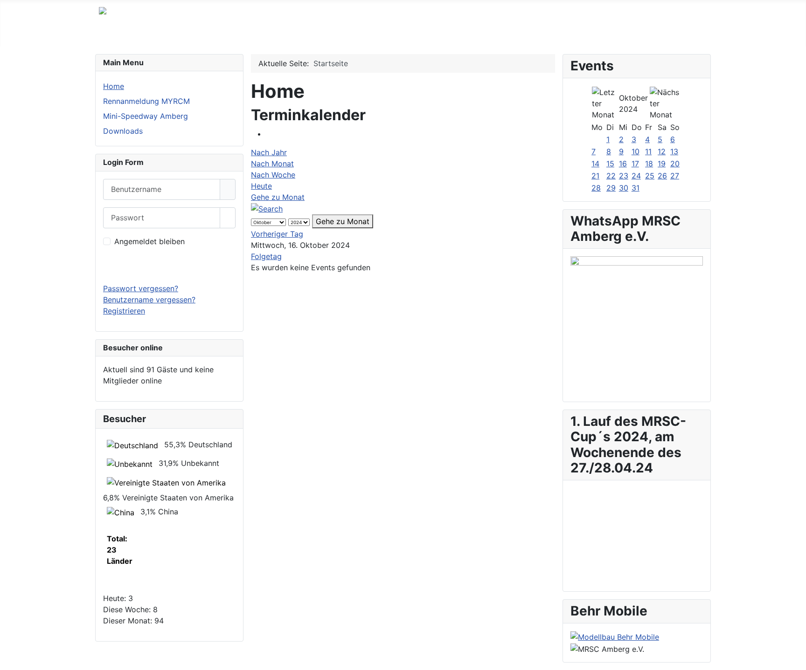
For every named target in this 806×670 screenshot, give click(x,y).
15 (610, 163)
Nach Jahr (269, 152)
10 (635, 151)
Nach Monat (272, 163)
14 (595, 163)
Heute (261, 186)
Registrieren (124, 310)
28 (596, 187)
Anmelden (169, 265)
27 (674, 175)
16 (623, 163)
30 (623, 187)
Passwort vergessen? (140, 288)
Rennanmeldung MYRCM (146, 101)
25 (649, 175)
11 (648, 151)
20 (675, 163)
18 (649, 163)
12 (662, 151)
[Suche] (267, 208)
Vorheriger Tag (277, 234)
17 (635, 163)
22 (611, 175)
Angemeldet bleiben (149, 241)
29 (611, 187)
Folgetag (266, 256)
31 (635, 187)
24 (636, 175)
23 (623, 175)
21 (595, 175)
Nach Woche (273, 174)
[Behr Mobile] (614, 636)
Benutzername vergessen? (149, 299)
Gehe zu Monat (278, 197)
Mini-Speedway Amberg (145, 116)
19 (662, 163)
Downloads (123, 131)
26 (662, 175)
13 (674, 151)
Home (113, 86)
